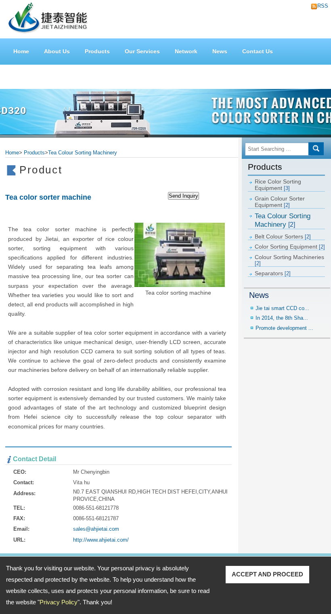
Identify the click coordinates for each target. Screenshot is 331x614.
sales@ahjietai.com (96, 529)
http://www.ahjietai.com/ (101, 540)
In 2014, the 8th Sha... (282, 318)
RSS (320, 6)
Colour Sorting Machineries (289, 260)
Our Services (142, 51)
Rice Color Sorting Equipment (278, 184)
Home (21, 51)
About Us (57, 51)
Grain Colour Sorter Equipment (280, 201)
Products (97, 51)
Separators (273, 273)
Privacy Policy (59, 602)
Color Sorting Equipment (290, 246)
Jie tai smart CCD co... (282, 308)
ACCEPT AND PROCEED (267, 574)
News (219, 51)
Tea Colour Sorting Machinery (282, 220)
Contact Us (257, 51)
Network (186, 51)
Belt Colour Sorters (283, 236)
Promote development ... (284, 328)
